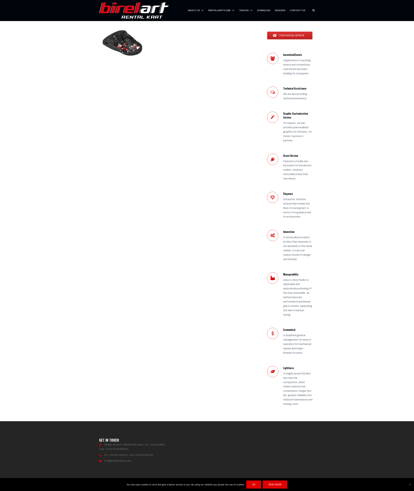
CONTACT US (297, 10)
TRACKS (244, 10)
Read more (275, 484)
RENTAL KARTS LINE (219, 10)
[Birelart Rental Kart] (134, 10)
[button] (313, 10)
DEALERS (280, 10)
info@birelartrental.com (117, 460)
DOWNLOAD (263, 10)
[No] (410, 484)
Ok (253, 484)
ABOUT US (194, 10)
